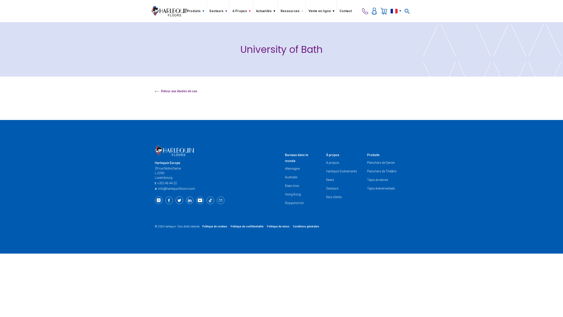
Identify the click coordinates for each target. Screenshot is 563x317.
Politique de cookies (214, 226)
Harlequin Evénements (341, 171)
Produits (373, 155)
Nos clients (334, 197)
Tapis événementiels (381, 188)
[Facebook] (169, 200)
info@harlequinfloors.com (176, 188)
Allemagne (292, 168)
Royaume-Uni (294, 203)
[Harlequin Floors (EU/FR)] (169, 11)
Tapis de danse (377, 180)
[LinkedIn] (190, 200)
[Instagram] (159, 200)
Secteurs (332, 188)
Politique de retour (278, 226)
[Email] (221, 200)
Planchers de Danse (381, 162)
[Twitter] (179, 200)
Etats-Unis (292, 186)
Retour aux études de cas (179, 91)
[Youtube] (200, 200)
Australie (291, 177)
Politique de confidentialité (247, 226)
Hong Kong (293, 194)
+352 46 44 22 (167, 183)
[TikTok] (210, 200)
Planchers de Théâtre (381, 171)
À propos (332, 155)
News (330, 180)
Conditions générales (306, 226)
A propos (332, 162)
